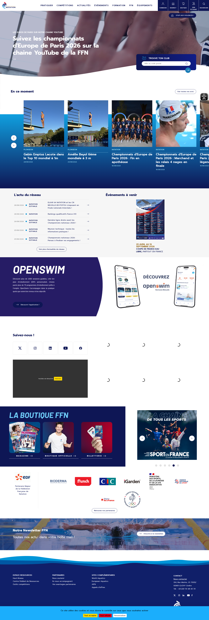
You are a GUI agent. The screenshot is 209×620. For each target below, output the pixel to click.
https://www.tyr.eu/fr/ (167, 435)
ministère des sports (157, 481)
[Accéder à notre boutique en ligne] (61, 437)
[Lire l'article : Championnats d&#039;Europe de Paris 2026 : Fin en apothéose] (132, 123)
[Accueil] (9, 5)
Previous (14, 138)
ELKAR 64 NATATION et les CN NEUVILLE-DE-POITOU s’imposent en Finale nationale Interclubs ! (63, 205)
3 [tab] (165, 465)
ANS (181, 481)
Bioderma (58, 481)
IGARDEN (132, 481)
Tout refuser (105, 615)
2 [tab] (160, 465)
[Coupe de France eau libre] (150, 226)
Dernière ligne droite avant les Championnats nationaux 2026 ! (62, 221)
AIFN (94, 584)
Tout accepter (90, 615)
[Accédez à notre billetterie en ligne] (96, 437)
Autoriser (58, 379)
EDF (22, 477)
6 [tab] (178, 465)
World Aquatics (98, 578)
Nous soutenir (58, 578)
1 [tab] (156, 465)
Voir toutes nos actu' (185, 91)
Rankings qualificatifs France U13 (62, 214)
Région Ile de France (107, 500)
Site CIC (107, 481)
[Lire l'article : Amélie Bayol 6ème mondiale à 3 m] (88, 123)
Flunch (83, 481)
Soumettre (188, 70)
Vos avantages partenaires (64, 584)
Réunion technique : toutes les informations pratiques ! (61, 230)
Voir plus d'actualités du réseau (51, 249)
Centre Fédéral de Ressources (26, 581)
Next (14, 145)
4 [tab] (169, 465)
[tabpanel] (167, 435)
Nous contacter (180, 579)
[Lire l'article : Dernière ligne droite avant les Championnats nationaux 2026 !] (88, 221)
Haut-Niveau (18, 578)
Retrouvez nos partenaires (104, 510)
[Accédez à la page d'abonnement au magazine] (24, 437)
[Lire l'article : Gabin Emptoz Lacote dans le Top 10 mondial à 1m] (44, 123)
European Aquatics (100, 581)
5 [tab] (174, 465)
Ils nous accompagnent (62, 581)
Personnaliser (120, 615)
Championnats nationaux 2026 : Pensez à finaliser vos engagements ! (64, 239)
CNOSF (132, 499)
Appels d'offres (98, 587)
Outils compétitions (21, 584)
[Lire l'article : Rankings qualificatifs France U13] (88, 214)
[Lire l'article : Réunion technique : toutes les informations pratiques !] (88, 230)
